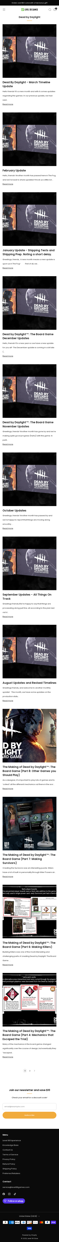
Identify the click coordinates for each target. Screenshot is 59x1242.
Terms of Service (10, 1154)
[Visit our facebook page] (3, 1194)
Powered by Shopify (29, 1235)
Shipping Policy (10, 1168)
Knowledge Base (10, 1145)
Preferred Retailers (11, 1173)
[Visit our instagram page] (9, 1194)
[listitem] (29, 2)
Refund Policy (9, 1164)
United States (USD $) (28, 1216)
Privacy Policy (9, 1159)
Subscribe (29, 1115)
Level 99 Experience (12, 1140)
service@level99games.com (16, 1187)
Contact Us (8, 1150)
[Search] (49, 9)
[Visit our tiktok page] (15, 1194)
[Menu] (4, 9)
